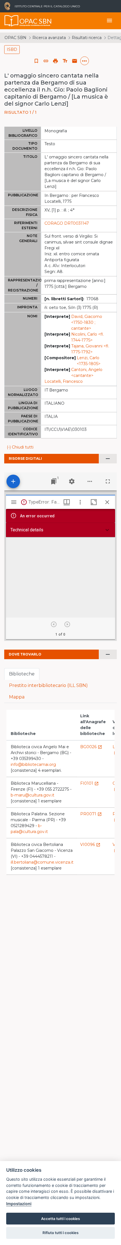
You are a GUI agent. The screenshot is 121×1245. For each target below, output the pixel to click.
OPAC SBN (15, 37)
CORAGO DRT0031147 (66, 223)
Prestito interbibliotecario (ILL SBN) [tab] (48, 685)
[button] (46, 61)
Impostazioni (19, 1203)
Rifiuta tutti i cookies (60, 1232)
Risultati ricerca (87, 37)
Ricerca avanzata (49, 37)
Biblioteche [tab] (22, 674)
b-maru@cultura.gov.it (32, 795)
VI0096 (90, 844)
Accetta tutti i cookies (60, 1218)
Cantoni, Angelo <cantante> (86, 372)
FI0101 (89, 783)
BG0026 (91, 746)
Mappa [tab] (16, 697)
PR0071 (91, 813)
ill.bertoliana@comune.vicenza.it (42, 862)
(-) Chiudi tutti (20, 447)
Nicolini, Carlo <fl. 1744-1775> (87, 337)
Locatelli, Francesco (63, 381)
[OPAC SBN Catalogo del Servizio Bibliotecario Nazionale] (12, 21)
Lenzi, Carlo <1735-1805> (88, 360)
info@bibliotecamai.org (33, 764)
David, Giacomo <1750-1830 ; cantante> (86, 322)
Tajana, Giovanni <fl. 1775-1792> (90, 348)
